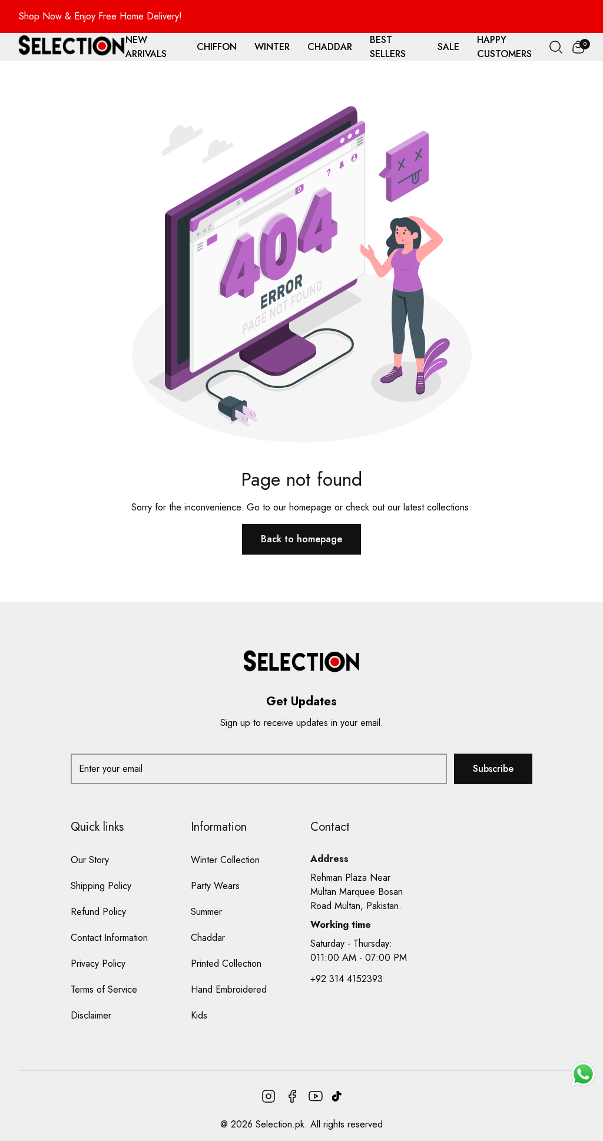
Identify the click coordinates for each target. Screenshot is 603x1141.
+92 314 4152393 (346, 979)
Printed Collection (226, 963)
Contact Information (109, 937)
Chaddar (208, 937)
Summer (206, 911)
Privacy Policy (98, 963)
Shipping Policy (101, 886)
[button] (578, 47)
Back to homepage (301, 539)
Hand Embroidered (229, 989)
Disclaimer (91, 1015)
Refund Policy (98, 911)
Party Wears (215, 886)
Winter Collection (225, 860)
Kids (199, 1015)
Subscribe (493, 768)
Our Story (90, 860)
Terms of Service (104, 989)
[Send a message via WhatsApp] (583, 1074)
